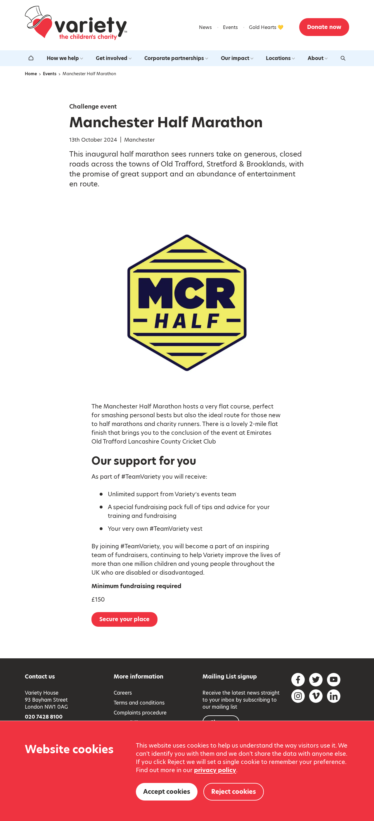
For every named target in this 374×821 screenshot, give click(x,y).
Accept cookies (166, 791)
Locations (278, 58)
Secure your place (124, 619)
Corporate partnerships (174, 58)
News (205, 27)
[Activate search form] (343, 58)
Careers (123, 692)
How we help (63, 58)
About (315, 58)
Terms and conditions (139, 702)
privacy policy (215, 770)
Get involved (111, 58)
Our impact (235, 58)
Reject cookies (233, 791)
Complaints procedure (140, 712)
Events (230, 27)
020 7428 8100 (44, 716)
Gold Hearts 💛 (266, 27)
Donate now (324, 27)
